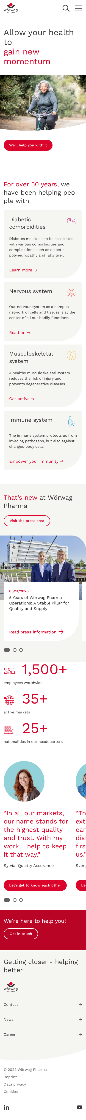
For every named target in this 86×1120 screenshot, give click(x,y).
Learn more (21, 270)
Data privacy (15, 1084)
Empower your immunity (34, 461)
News (8, 1019)
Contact (11, 1004)
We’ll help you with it (28, 145)
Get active (20, 398)
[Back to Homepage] (11, 8)
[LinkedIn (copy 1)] (8, 1107)
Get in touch (21, 934)
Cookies (11, 1091)
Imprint (10, 1077)
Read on (18, 332)
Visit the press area (27, 521)
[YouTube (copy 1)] (78, 1107)
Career (10, 1034)
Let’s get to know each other (35, 885)
